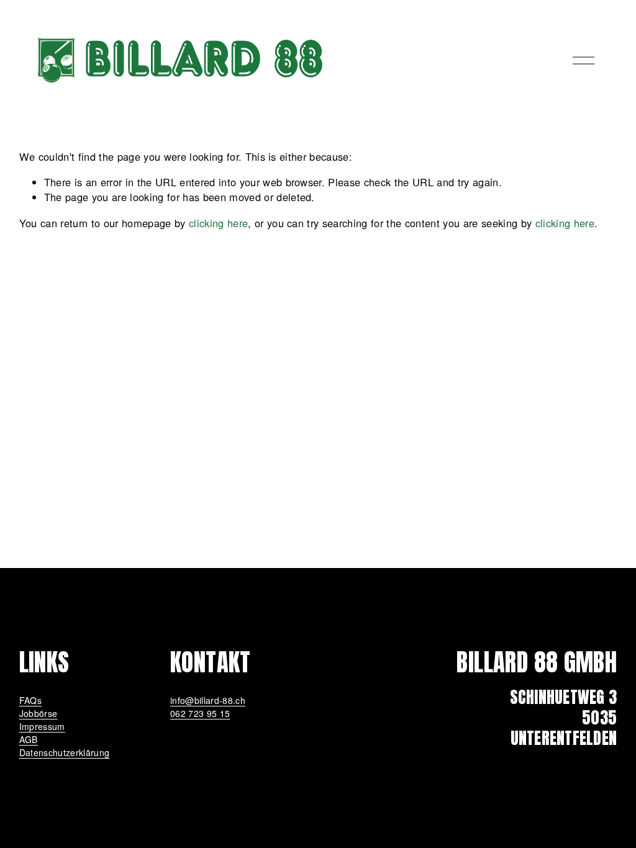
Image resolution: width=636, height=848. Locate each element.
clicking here (218, 222)
